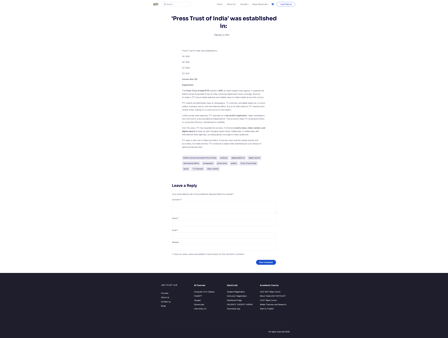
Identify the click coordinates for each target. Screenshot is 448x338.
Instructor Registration (237, 296)
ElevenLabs (199, 304)
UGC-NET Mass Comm (270, 292)
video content (213, 169)
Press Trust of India (248, 163)
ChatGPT (198, 296)
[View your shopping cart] (272, 4)
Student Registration (236, 292)
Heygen (197, 300)
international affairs (191, 163)
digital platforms (238, 158)
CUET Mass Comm (268, 300)
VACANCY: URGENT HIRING (240, 304)
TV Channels (197, 169)
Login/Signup (286, 4)
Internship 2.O (200, 309)
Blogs (163, 306)
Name (175, 218)
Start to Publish (267, 309)
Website (175, 242)
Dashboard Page (234, 300)
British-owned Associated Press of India (199, 158)
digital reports (254, 158)
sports (186, 169)
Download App (233, 309)
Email (175, 230)
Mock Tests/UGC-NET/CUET (273, 296)
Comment (177, 199)
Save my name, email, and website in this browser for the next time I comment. (209, 254)
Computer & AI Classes (204, 292)
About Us (231, 4)
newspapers (208, 163)
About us (165, 297)
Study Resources (259, 4)
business (224, 158)
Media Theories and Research (273, 304)
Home (219, 4)
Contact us (166, 302)
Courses (243, 4)
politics (234, 163)
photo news (222, 163)
